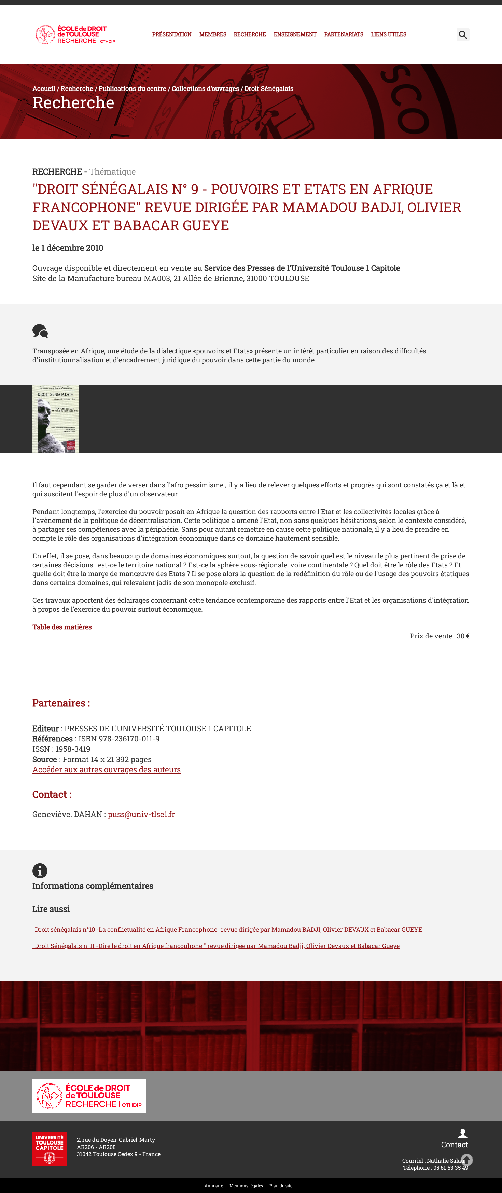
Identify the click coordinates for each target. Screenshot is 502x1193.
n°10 (89, 929)
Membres (212, 34)
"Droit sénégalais (57, 929)
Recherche (250, 34)
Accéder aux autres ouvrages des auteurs (106, 769)
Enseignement (295, 34)
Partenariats (343, 34)
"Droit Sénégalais (57, 946)
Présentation (172, 34)
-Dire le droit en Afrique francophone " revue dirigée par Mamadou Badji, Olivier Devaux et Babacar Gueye (248, 946)
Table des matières (62, 626)
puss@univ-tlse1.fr (141, 814)
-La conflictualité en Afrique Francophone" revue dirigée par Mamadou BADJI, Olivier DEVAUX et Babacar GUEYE (259, 929)
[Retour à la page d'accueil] (75, 35)
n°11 (89, 946)
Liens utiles (388, 34)
